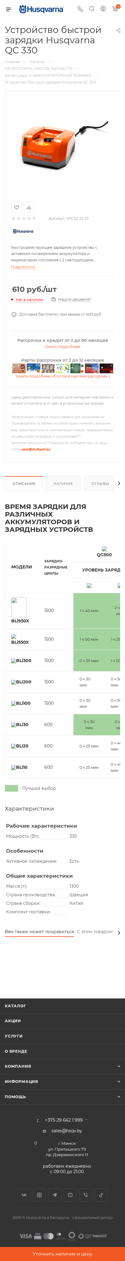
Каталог (15, 1006)
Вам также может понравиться (39, 931)
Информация (21, 1081)
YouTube (70, 1195)
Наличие (63, 484)
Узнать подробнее (62, 346)
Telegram (54, 1195)
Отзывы (100, 484)
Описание (23, 484)
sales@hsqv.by (67, 1131)
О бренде (16, 1051)
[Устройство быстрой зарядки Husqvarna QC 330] (62, 145)
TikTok (101, 1195)
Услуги (14, 1036)
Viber (85, 1195)
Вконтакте (23, 1195)
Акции (13, 1021)
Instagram (39, 1195)
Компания (18, 1066)
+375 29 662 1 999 (64, 1120)
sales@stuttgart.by (35, 449)
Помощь (15, 1096)
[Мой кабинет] (103, 9)
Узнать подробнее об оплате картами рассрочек (62, 376)
